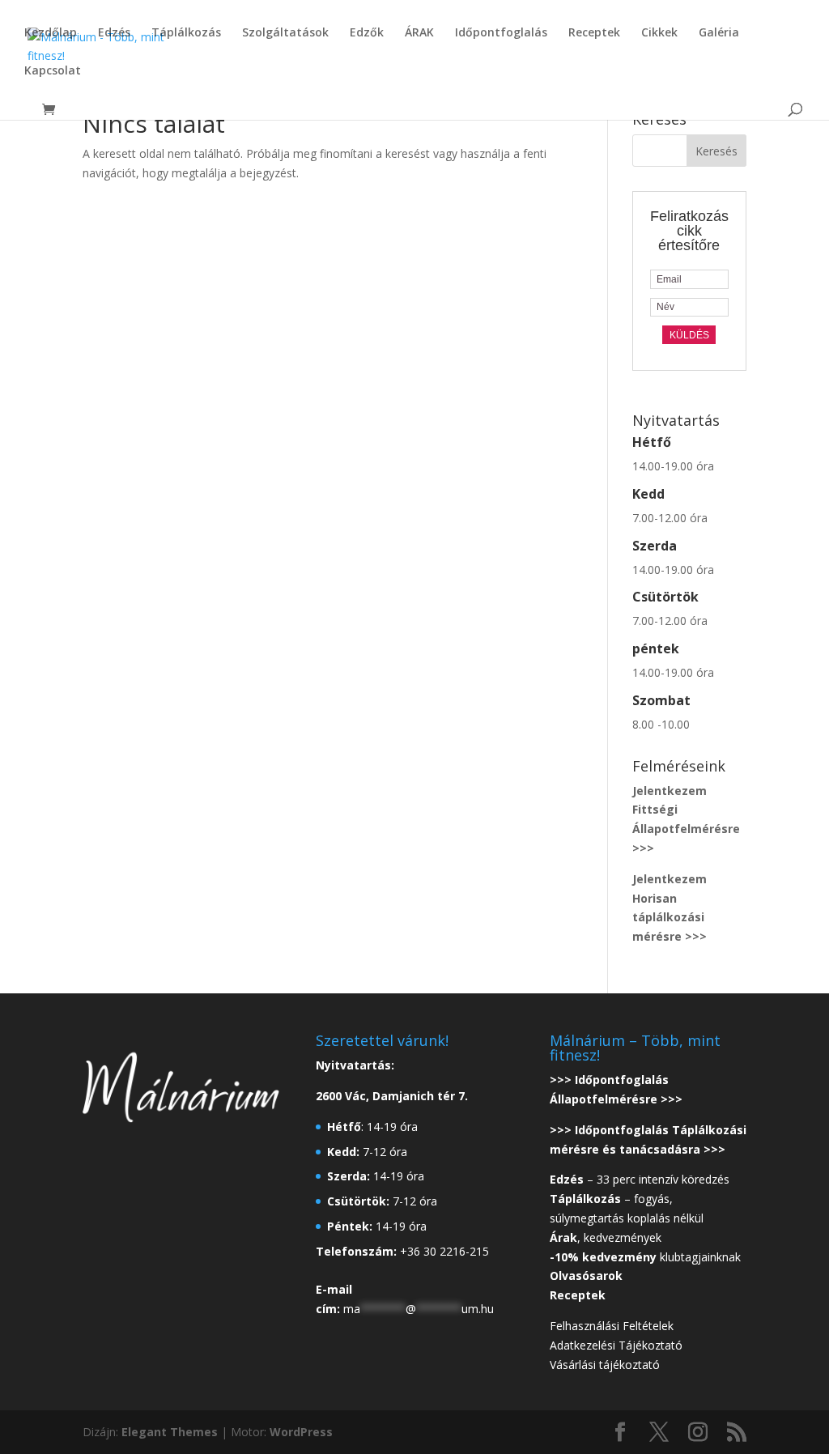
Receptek (594, 33)
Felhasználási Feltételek (612, 1325)
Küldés (689, 335)
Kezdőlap (50, 33)
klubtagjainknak (645, 1257)
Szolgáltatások (285, 33)
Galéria (719, 33)
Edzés (114, 33)
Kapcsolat (52, 71)
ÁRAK (419, 33)
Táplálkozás (186, 33)
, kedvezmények (607, 1237)
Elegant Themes (169, 1431)
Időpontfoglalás (501, 33)
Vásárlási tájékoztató (605, 1364)
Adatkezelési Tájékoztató (616, 1345)
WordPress (301, 1431)
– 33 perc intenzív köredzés (639, 1179)
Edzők (367, 33)
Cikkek (659, 33)
